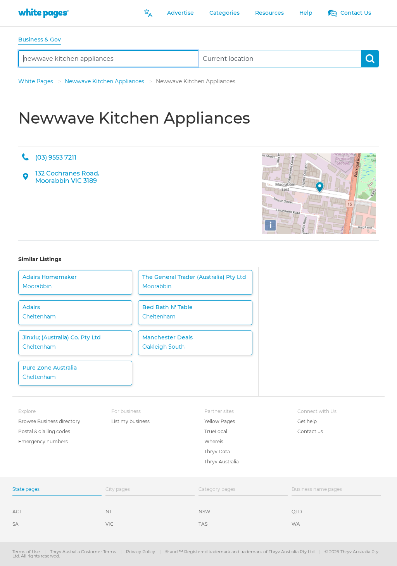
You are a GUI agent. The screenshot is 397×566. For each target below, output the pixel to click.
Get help (307, 421)
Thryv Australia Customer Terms (83, 551)
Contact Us (355, 12)
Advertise (180, 12)
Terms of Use (26, 551)
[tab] (42, 40)
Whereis (213, 441)
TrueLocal (215, 431)
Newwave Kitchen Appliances (105, 81)
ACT (17, 511)
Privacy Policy (141, 551)
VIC (109, 524)
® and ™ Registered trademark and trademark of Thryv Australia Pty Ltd (240, 551)
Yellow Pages (219, 421)
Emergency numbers (43, 441)
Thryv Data (217, 451)
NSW (204, 511)
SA (15, 524)
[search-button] (369, 58)
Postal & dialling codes (44, 431)
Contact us (310, 431)
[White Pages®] (43, 13)
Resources (269, 12)
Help (305, 12)
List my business (130, 421)
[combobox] (108, 58)
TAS (202, 524)
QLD (297, 511)
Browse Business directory (49, 421)
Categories (224, 12)
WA (296, 524)
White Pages (36, 81)
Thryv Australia (221, 461)
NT (108, 511)
